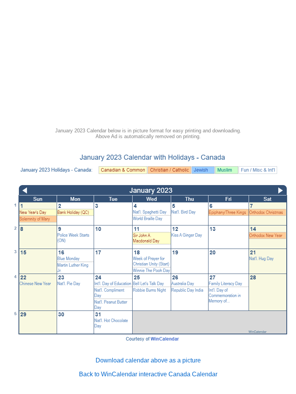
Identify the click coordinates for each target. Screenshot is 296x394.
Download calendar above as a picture (148, 360)
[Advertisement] (148, 66)
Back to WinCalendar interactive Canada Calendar (148, 374)
